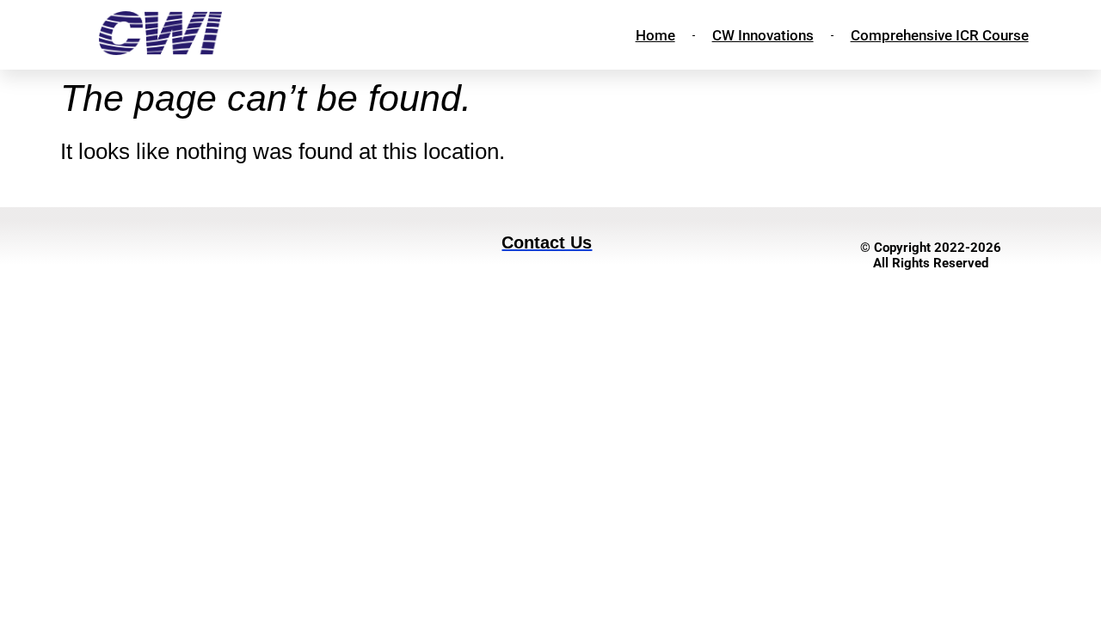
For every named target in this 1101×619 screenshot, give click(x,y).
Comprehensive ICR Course (940, 35)
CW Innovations (763, 35)
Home (655, 35)
